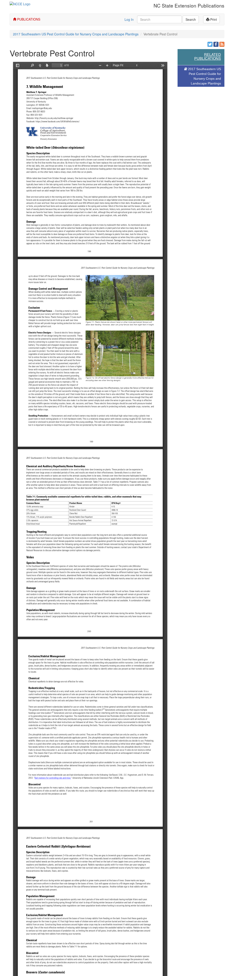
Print (213, 19)
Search (191, 19)
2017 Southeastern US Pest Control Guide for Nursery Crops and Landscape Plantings (75, 34)
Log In (129, 19)
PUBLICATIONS (28, 19)
